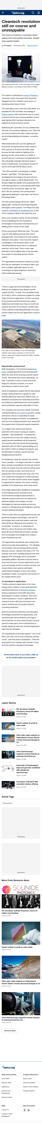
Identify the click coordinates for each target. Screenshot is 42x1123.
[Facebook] (24, 1110)
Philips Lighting (8, 114)
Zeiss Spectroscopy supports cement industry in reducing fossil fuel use (27, 754)
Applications (5, 1087)
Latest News (5, 1078)
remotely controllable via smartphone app (17, 210)
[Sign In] (38, 12)
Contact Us (5, 1110)
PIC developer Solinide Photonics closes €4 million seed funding (27, 711)
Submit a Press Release (30, 1087)
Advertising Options (29, 1082)
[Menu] (3, 12)
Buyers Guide (27, 1078)
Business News (32, 45)
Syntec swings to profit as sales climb (17, 947)
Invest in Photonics (31, 95)
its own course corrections (24, 413)
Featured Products (29, 1091)
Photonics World (7, 1097)
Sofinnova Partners (28, 590)
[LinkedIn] (28, 1110)
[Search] (33, 12)
